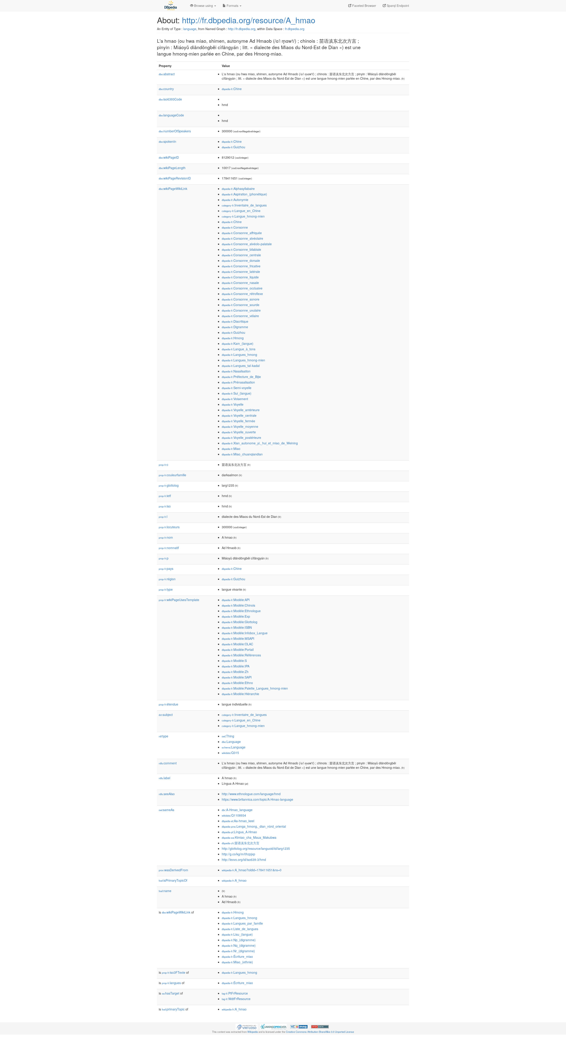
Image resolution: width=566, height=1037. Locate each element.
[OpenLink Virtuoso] (246, 1026)
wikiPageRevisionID (175, 178)
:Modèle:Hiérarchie (240, 694)
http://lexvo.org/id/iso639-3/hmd (244, 859)
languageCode (171, 115)
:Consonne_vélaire (240, 316)
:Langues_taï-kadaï (241, 365)
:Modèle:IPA (235, 666)
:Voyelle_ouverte (239, 432)
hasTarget (170, 993)
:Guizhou (233, 147)
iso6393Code (170, 99)
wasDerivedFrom (173, 870)
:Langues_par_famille (242, 923)
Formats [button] (232, 5)
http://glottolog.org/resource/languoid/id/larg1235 (256, 848)
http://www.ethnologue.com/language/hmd (251, 794)
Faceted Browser (363, 5)
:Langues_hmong (239, 354)
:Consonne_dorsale (241, 260)
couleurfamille (172, 475)
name (165, 891)
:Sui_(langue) (236, 393)
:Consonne (235, 227)
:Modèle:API (236, 600)
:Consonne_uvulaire (241, 310)
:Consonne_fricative (241, 266)
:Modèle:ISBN (237, 627)
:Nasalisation (236, 371)
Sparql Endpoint (397, 5)
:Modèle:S (234, 660)
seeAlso (167, 794)
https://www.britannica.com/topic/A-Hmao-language (257, 799)
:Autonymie (235, 199)
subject (166, 714)
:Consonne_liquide (240, 277)
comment (168, 763)
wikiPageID (169, 157)
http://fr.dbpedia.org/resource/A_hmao (248, 19)
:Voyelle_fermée (238, 421)
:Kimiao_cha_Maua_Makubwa (249, 837)
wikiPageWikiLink (173, 188)
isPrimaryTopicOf (173, 880)
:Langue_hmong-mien (243, 216)
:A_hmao (234, 880)
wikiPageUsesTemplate (179, 600)
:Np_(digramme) (239, 940)
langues (171, 983)
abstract (167, 74)
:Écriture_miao (237, 956)
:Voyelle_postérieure (241, 437)
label (164, 778)
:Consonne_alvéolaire (242, 238)
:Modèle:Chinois (238, 605)
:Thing (228, 736)
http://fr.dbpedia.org (241, 29)
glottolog (169, 485)
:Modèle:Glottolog (239, 622)
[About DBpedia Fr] (170, 5)
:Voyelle (232, 404)
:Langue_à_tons (238, 349)
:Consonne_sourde (240, 305)
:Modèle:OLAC (237, 644)
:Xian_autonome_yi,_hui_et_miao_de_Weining (260, 443)
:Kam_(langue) (237, 343)
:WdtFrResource (236, 999)
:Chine (232, 89)
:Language (231, 741)
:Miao (231, 448)
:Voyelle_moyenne (240, 426)
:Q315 (230, 752)
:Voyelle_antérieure (241, 410)
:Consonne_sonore (240, 299)
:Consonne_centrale (241, 255)
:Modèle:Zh (235, 671)
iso (165, 506)
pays (166, 568)
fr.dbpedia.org (294, 29)
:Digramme (235, 327)
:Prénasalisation (238, 382)
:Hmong (233, 338)
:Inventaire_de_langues (244, 205)
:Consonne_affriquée (242, 233)
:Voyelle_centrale (239, 415)
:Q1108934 (234, 815)
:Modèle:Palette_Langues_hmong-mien (255, 688)
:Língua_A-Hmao (239, 832)
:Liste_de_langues (240, 929)
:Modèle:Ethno (237, 682)
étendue (168, 704)
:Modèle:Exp (236, 616)
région (167, 579)
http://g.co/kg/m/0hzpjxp (238, 854)
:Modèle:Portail (238, 649)
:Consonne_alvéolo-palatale (247, 244)
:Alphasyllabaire (238, 188)
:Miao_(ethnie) (237, 962)
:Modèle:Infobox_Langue (245, 633)
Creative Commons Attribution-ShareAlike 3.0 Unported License (320, 1031)
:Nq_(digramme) (239, 945)
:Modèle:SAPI (237, 677)
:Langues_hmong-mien (243, 360)
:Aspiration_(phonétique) (244, 194)
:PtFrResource (235, 993)
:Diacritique (235, 321)
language (189, 29)
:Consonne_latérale (241, 271)
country (166, 89)
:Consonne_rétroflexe (242, 293)
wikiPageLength (172, 168)
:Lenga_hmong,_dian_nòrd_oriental (254, 826)
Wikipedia (252, 1031)
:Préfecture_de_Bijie (241, 376)
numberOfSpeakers (175, 131)
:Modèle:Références (241, 655)
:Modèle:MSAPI (238, 638)
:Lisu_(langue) (237, 934)
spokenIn (167, 141)
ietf (165, 495)
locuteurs (169, 527)
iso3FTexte (173, 972)
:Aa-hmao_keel (238, 821)
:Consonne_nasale (240, 282)
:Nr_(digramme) (238, 951)
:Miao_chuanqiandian (242, 454)
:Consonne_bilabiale (241, 249)
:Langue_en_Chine (241, 210)
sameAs (166, 810)
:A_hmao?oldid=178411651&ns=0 (251, 870)
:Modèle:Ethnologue (241, 611)
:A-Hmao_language (237, 810)
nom (166, 537)
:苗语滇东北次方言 (240, 843)
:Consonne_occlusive (242, 288)
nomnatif (169, 547)
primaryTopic (173, 1009)
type (166, 589)
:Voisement (235, 399)
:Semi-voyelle (236, 388)
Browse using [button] (203, 5)
